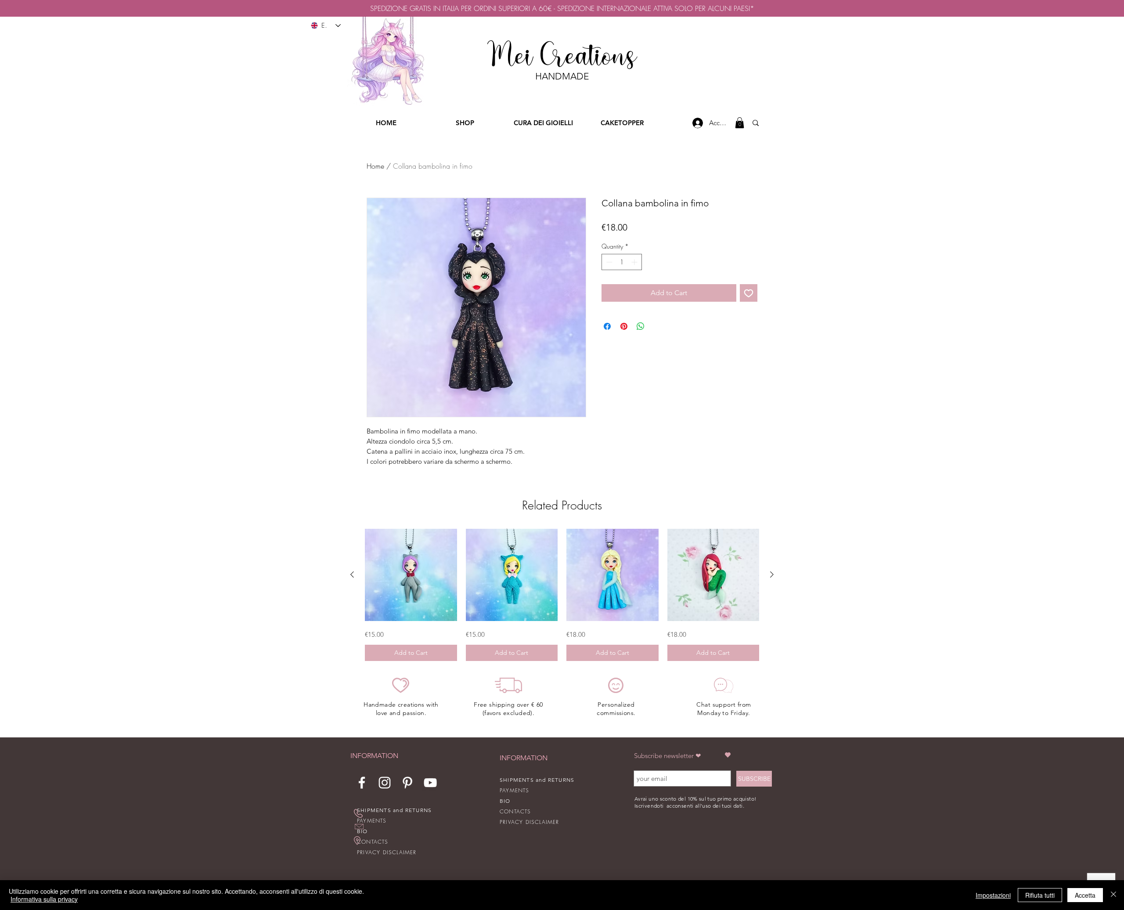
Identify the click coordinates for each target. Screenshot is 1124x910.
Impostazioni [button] (993, 895)
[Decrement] (608, 262)
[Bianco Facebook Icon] (362, 783)
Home (375, 166)
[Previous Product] (352, 574)
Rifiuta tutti (1040, 895)
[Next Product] (772, 574)
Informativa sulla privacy (44, 899)
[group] (562, 594)
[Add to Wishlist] (748, 293)
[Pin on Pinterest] (624, 326)
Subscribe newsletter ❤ (667, 755)
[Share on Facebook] (607, 326)
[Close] (1113, 895)
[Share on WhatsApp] (640, 326)
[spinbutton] (622, 262)
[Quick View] (411, 575)
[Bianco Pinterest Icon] (407, 783)
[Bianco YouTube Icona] (430, 783)
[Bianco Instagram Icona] (385, 783)
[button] (739, 122)
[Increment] (635, 262)
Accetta (1085, 895)
